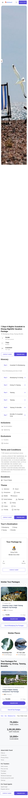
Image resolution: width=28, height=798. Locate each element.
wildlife (6, 496)
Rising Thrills (14, 552)
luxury (18, 492)
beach (17, 489)
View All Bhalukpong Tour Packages (14, 625)
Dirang (11, 334)
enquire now (21, 793)
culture (6, 506)
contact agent (7, 793)
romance (14, 496)
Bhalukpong (6, 334)
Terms (2, 760)
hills (5, 502)
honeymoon (7, 492)
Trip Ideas (3, 773)
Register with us (5, 789)
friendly (6, 509)
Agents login (4, 786)
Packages (3, 771)
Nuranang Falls (7, 652)
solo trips (16, 509)
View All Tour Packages (14, 709)
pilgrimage (21, 499)
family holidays (8, 499)
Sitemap (3, 780)
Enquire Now (14, 619)
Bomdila (21, 334)
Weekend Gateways (6, 775)
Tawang (16, 334)
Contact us (3, 755)
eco (15, 506)
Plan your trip (4, 768)
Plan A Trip (23, 2)
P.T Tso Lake (21, 652)
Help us (3, 753)
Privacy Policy (4, 757)
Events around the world (7, 778)
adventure (6, 489)
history (14, 502)
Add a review (4, 766)
